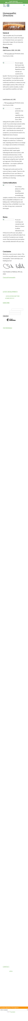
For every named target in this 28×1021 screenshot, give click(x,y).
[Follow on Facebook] (4, 998)
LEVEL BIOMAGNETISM (12, 296)
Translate (12, 1012)
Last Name (6, 314)
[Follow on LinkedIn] (7, 998)
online (11, 971)
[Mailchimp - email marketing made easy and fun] (11, 321)
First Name (6, 311)
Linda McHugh (15, 994)
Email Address (7, 309)
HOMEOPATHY (9, 298)
